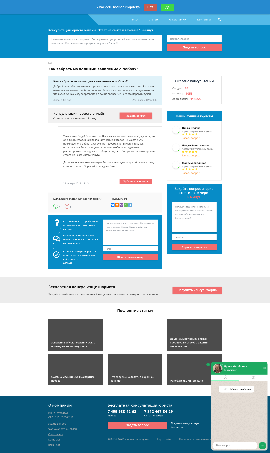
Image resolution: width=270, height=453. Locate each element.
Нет (150, 7)
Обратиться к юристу (130, 256)
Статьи (153, 19)
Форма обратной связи (62, 429)
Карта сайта (164, 439)
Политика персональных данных (199, 439)
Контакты (204, 19)
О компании (177, 19)
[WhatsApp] (126, 205)
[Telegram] (130, 205)
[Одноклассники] (117, 205)
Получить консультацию (197, 290)
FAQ (135, 19)
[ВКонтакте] (113, 205)
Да (167, 7)
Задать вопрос (194, 47)
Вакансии (54, 445)
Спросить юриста (137, 181)
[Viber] (121, 205)
